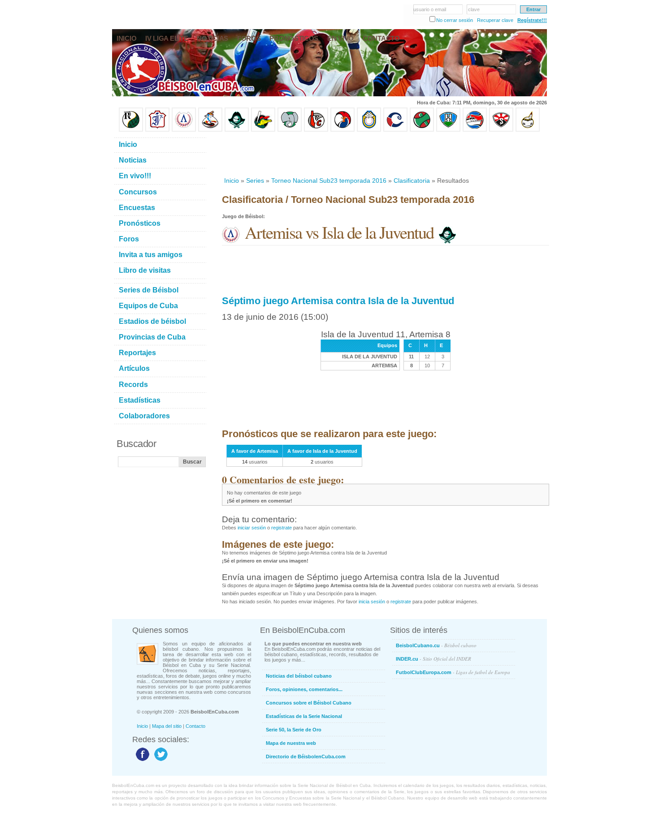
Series (255, 180)
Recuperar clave (495, 20)
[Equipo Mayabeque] (210, 130)
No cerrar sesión (454, 20)
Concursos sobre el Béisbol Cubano (308, 702)
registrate (281, 527)
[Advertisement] (385, 154)
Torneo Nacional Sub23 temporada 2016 (328, 180)
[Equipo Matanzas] (263, 130)
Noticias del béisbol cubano (299, 676)
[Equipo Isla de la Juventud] (237, 130)
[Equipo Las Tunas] (422, 130)
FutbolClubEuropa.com (453, 672)
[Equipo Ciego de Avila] (369, 130)
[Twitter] (160, 760)
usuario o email (429, 9)
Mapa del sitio (167, 726)
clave (474, 9)
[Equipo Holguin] (448, 130)
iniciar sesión (252, 527)
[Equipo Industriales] (157, 130)
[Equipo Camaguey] (395, 130)
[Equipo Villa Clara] (316, 130)
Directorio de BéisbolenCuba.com (306, 756)
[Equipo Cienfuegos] (289, 130)
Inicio (231, 180)
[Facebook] (141, 760)
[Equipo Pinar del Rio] (131, 130)
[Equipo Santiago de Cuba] (501, 130)
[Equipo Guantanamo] (528, 130)
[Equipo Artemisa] (184, 130)
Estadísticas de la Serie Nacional (304, 716)
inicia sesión (372, 601)
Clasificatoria (412, 180)
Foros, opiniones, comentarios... (304, 689)
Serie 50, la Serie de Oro (293, 729)
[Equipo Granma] (475, 130)
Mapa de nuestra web (291, 743)
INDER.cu (433, 658)
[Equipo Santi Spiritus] (342, 130)
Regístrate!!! (532, 20)
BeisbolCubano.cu (436, 645)
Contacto (195, 726)
